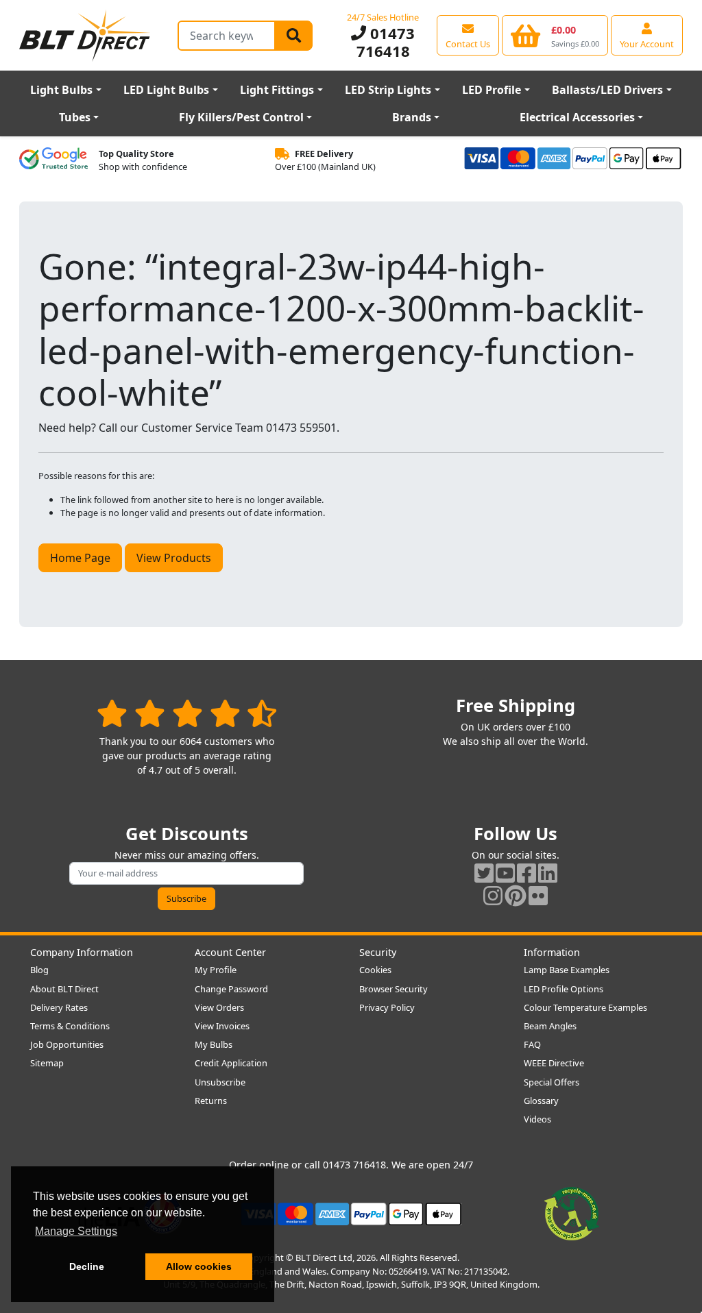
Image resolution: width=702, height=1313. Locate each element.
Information (552, 952)
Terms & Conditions (70, 1026)
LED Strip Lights (388, 89)
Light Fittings (277, 89)
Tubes (74, 117)
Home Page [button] (80, 557)
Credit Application (231, 1063)
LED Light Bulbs (166, 89)
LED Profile (491, 89)
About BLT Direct (64, 989)
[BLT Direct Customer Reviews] (187, 713)
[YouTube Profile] (505, 872)
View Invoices (222, 1026)
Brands (411, 117)
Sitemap (47, 1063)
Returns (211, 1100)
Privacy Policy (387, 1007)
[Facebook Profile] (526, 872)
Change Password (231, 989)
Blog (39, 970)
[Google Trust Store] (53, 160)
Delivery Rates (59, 1007)
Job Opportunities (67, 1044)
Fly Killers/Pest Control (241, 117)
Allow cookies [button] (199, 1266)
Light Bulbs (61, 89)
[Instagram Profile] (493, 895)
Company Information (81, 952)
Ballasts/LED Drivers (607, 89)
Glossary (541, 1100)
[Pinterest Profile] (515, 895)
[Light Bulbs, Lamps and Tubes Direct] (85, 35)
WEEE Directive (554, 1063)
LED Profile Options (563, 989)
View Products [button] (173, 557)
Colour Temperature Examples (585, 1007)
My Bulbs (213, 1044)
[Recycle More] (571, 1213)
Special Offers (551, 1082)
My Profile (216, 970)
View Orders (219, 1007)
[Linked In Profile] (547, 872)
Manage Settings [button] (76, 1231)
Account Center (230, 952)
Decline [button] (86, 1266)
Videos (537, 1119)
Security (377, 952)
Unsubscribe (220, 1082)
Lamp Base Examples (566, 970)
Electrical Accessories (577, 117)
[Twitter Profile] (484, 872)
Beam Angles (550, 1026)
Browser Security (393, 989)
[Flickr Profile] (538, 895)
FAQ (532, 1044)
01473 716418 (385, 42)
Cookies (375, 970)
